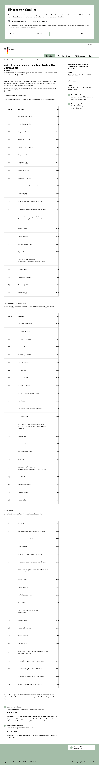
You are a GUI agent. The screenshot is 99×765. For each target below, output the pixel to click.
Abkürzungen (80, 56)
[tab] (19, 21)
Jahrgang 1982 (19, 60)
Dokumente (28, 60)
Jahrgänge (12, 60)
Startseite (6, 60)
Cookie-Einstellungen (29, 762)
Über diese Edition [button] (64, 56)
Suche (91, 56)
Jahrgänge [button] (49, 56)
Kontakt (90, 45)
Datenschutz (84, 34)
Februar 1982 (35, 60)
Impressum (7, 762)
